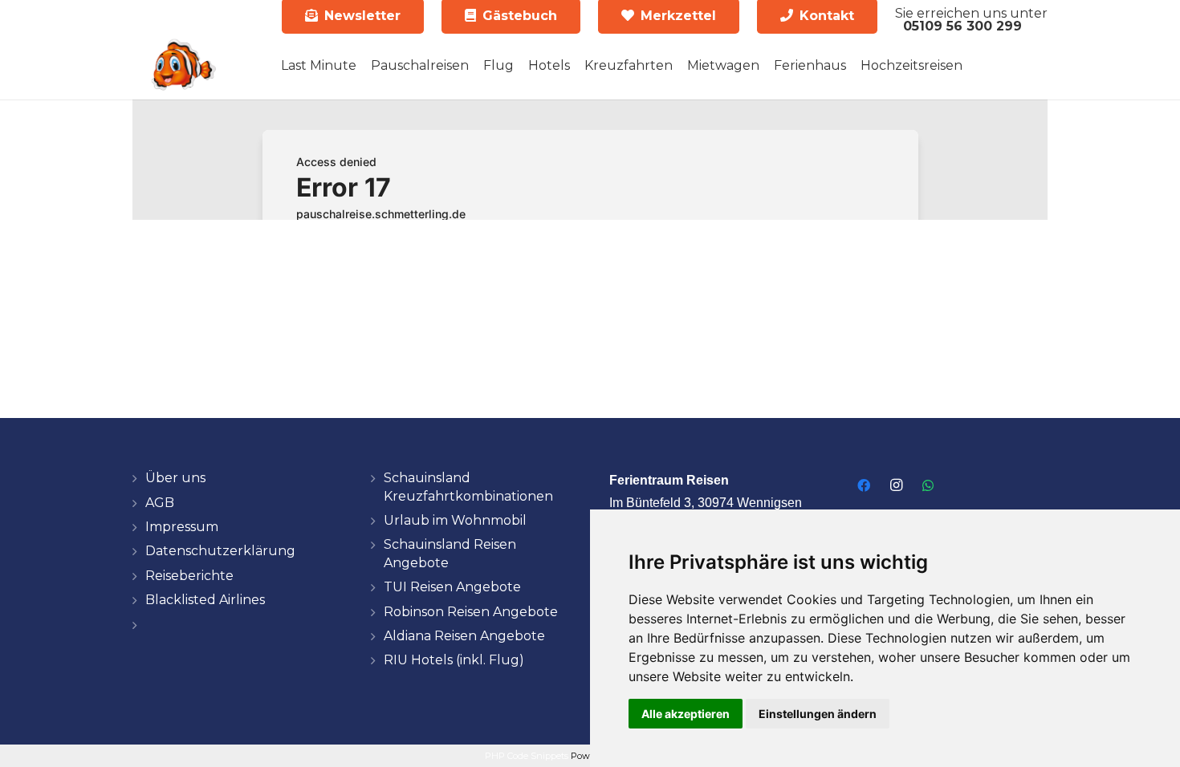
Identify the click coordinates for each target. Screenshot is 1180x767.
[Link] (182, 66)
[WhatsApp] (928, 485)
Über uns (175, 477)
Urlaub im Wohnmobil (455, 520)
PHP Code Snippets (526, 755)
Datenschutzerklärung (220, 550)
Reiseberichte (189, 575)
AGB (159, 502)
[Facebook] (864, 485)
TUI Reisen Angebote (452, 587)
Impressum (181, 526)
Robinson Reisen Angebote (471, 611)
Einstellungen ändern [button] (818, 713)
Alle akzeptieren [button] (685, 713)
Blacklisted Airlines (205, 599)
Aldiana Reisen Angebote (464, 635)
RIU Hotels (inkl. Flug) (454, 660)
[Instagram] (896, 485)
